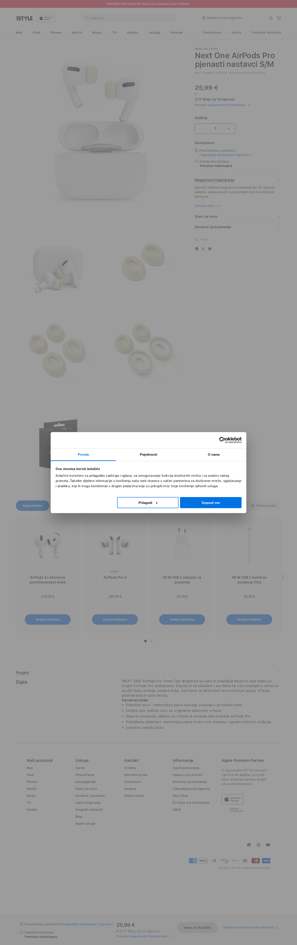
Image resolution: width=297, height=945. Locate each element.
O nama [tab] (214, 454)
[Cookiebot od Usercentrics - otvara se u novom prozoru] (223, 440)
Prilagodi (145, 502)
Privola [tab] (83, 454)
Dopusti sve (211, 502)
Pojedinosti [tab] (148, 454)
